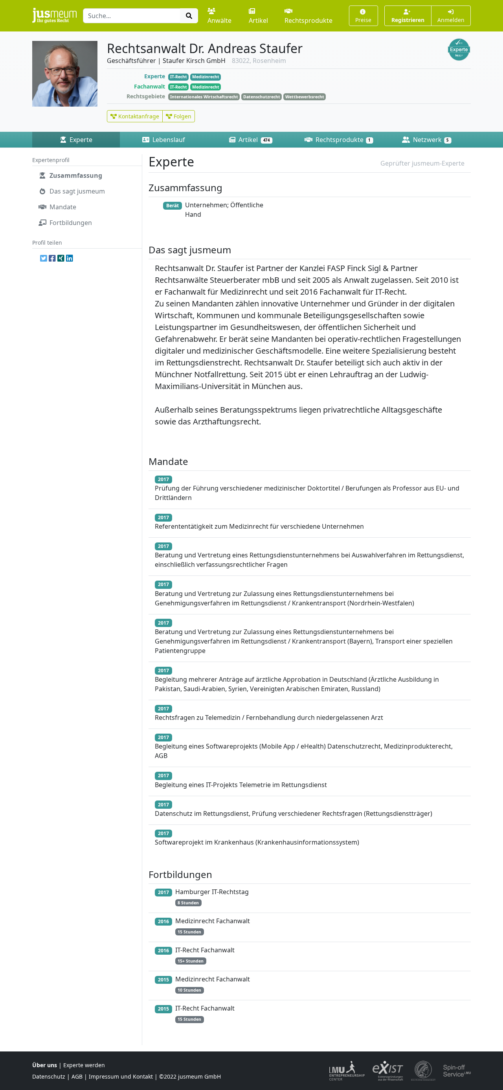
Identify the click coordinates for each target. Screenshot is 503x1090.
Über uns (44, 1065)
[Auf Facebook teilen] (52, 258)
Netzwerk (430, 139)
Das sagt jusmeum (76, 191)
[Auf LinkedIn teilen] (69, 258)
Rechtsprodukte (308, 20)
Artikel (258, 20)
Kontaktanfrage (138, 116)
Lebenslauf (168, 139)
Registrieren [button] (407, 20)
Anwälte (219, 20)
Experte (80, 139)
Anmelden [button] (450, 20)
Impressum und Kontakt (121, 1076)
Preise (363, 20)
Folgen (181, 116)
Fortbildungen (70, 222)
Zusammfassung (75, 175)
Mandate (62, 207)
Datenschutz (48, 1076)
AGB (77, 1076)
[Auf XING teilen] (60, 258)
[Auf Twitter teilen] (43, 258)
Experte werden (84, 1065)
